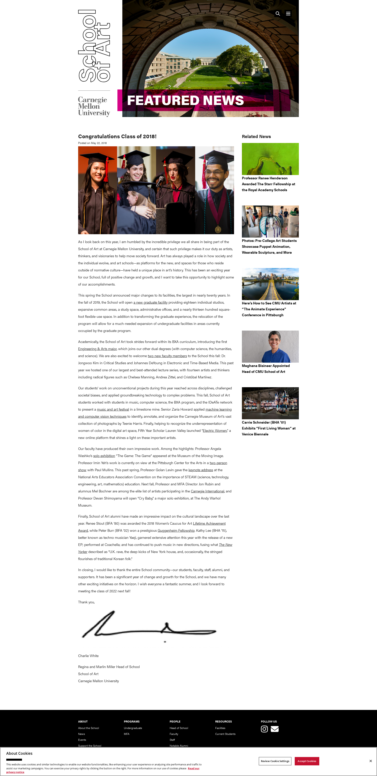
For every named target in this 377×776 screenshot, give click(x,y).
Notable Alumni (179, 745)
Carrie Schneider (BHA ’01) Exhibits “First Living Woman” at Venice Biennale (269, 428)
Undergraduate (133, 728)
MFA (126, 734)
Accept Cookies (307, 761)
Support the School (89, 745)
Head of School (179, 728)
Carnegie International (207, 490)
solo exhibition (104, 455)
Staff (172, 740)
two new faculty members (167, 355)
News (81, 734)
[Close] (370, 761)
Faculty (174, 734)
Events (82, 740)
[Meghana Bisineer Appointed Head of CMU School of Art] (270, 347)
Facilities (220, 728)
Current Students (225, 734)
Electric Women (215, 430)
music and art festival (113, 409)
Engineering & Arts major (97, 348)
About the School (88, 728)
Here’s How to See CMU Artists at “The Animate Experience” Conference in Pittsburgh (269, 308)
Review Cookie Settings (275, 761)
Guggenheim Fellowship (176, 530)
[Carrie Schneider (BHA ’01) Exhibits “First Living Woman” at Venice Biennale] (270, 403)
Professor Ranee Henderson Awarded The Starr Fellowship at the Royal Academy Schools (268, 183)
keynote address (200, 469)
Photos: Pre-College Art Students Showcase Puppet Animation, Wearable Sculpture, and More (269, 246)
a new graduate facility (150, 302)
